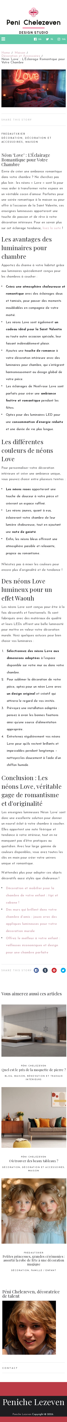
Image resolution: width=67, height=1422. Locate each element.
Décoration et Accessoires (43, 1167)
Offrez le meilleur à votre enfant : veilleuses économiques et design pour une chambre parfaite (33, 945)
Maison (31, 142)
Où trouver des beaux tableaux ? (33, 1161)
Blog (9, 1076)
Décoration (12, 138)
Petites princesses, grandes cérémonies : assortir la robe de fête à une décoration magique (34, 1260)
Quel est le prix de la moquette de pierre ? (34, 1070)
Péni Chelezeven (33, 1066)
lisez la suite (52, 228)
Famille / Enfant (43, 1271)
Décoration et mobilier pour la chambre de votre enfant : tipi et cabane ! (32, 895)
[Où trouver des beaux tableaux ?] (33, 1117)
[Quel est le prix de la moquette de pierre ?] (33, 1031)
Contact (10, 1368)
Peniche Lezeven (34, 1401)
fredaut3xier (13, 134)
